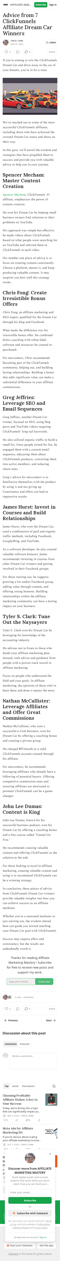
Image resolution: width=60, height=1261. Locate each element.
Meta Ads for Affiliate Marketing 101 (18, 1130)
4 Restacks (28, 997)
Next (49, 1020)
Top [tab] (6, 1086)
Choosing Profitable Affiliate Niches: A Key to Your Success (20, 1100)
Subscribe (41, 4)
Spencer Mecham (14, 194)
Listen (52, 42)
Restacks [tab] (25, 1044)
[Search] (54, 1086)
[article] (30, 1108)
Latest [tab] (15, 1086)
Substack (13, 1253)
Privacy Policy (40, 1227)
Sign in (53, 4)
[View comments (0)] (17, 52)
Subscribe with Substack (32, 1213)
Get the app (46, 1245)
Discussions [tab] (28, 1086)
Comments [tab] (10, 1044)
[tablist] (17, 1044)
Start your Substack (21, 1245)
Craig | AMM (17, 41)
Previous (13, 1020)
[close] (50, 1154)
